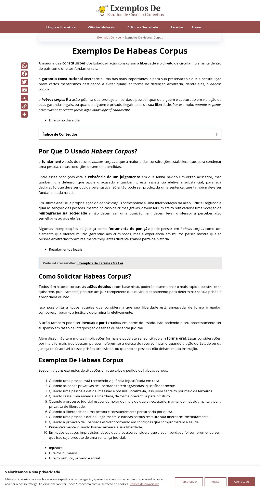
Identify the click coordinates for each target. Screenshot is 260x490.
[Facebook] (24, 74)
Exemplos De (106, 37)
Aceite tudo (241, 482)
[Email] (24, 90)
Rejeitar (215, 482)
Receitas (177, 27)
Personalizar (189, 482)
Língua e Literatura (61, 27)
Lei (119, 37)
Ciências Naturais (101, 27)
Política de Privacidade (144, 484)
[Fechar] (255, 469)
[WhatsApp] (24, 66)
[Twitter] (24, 82)
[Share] (24, 114)
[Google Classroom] (24, 98)
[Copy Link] (24, 106)
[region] (130, 478)
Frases (197, 27)
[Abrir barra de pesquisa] (212, 27)
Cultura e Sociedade (142, 27)
